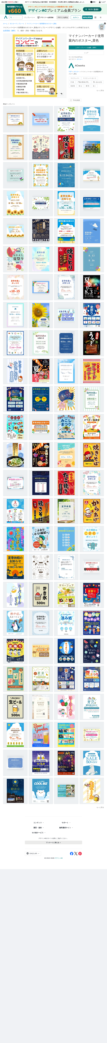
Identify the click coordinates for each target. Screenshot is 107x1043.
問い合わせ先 (97, 82)
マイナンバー (75, 78)
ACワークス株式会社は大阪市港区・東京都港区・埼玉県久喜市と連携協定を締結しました (54, 2)
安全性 (73, 86)
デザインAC (59, 858)
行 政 (72, 82)
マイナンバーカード (89, 78)
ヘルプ (103, 2)
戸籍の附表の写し (83, 82)
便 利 (87, 86)
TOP (70, 71)
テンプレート (28, 17)
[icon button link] (95, 17)
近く (94, 86)
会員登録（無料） (10, 31)
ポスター (80, 59)
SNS (93, 2)
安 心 (80, 86)
